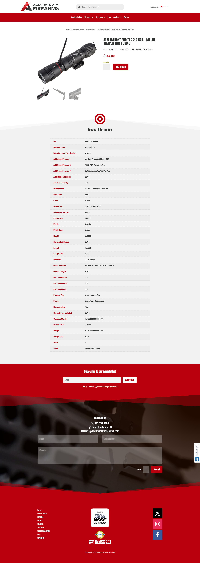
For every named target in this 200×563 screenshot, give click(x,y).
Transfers (41, 528)
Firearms (88, 18)
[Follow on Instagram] (157, 524)
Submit (157, 469)
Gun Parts (81, 29)
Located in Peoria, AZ (101, 427)
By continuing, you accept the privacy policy (101, 387)
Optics (126, 18)
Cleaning (40, 524)
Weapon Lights (90, 29)
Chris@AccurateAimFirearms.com (101, 431)
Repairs (40, 521)
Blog (109, 18)
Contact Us (117, 18)
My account (155, 7)
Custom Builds (76, 18)
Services (99, 18)
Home (68, 29)
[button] (93, 42)
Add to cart (121, 67)
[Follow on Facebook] (157, 535)
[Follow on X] (157, 513)
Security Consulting (44, 531)
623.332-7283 (102, 423)
